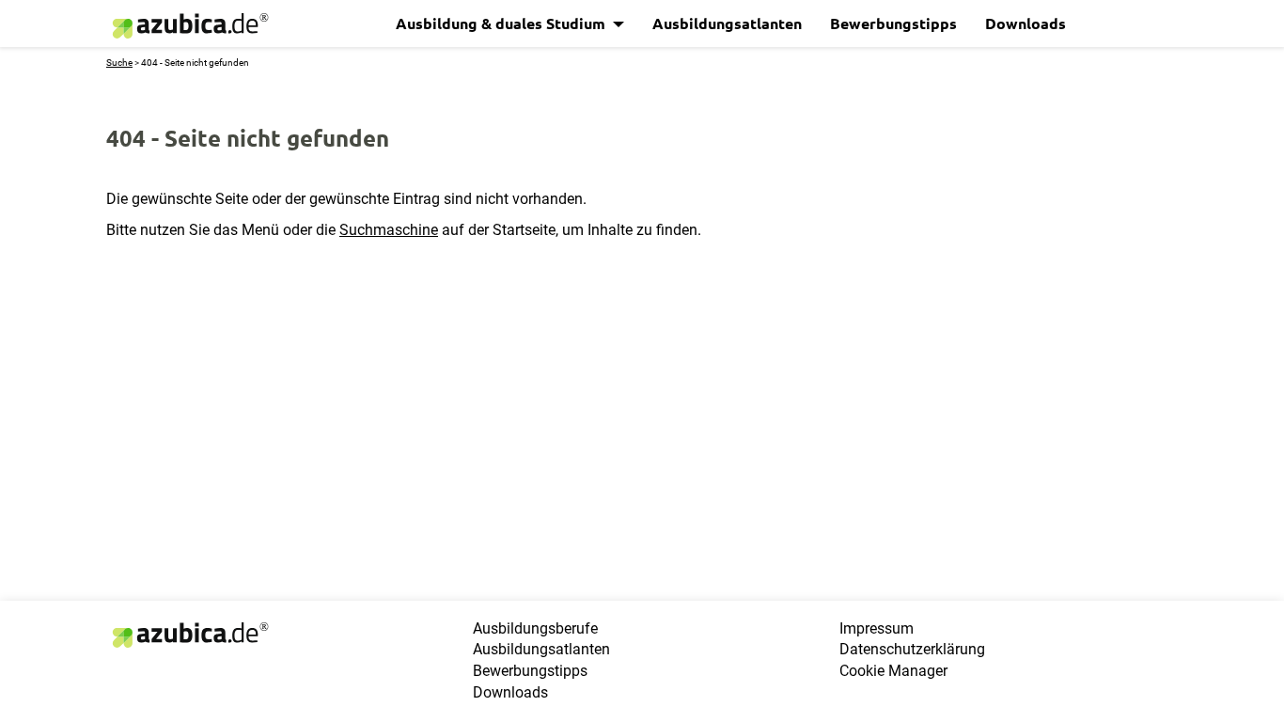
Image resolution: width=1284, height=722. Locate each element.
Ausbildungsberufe (535, 628)
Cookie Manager (893, 671)
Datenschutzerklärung (912, 649)
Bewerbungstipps (893, 23)
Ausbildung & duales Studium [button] (502, 23)
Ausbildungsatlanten (727, 23)
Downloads (1025, 23)
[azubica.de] (189, 25)
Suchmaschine (388, 230)
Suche (119, 62)
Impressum (876, 628)
